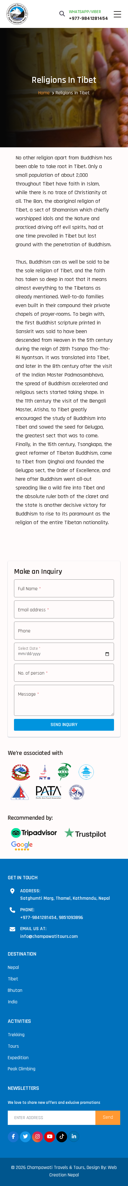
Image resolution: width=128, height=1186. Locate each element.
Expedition (18, 1057)
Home (44, 93)
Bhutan (15, 990)
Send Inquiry (64, 725)
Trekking (16, 1035)
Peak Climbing (21, 1069)
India (12, 1002)
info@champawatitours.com (49, 936)
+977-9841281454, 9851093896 (51, 917)
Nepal (13, 967)
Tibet (13, 979)
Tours (13, 1046)
